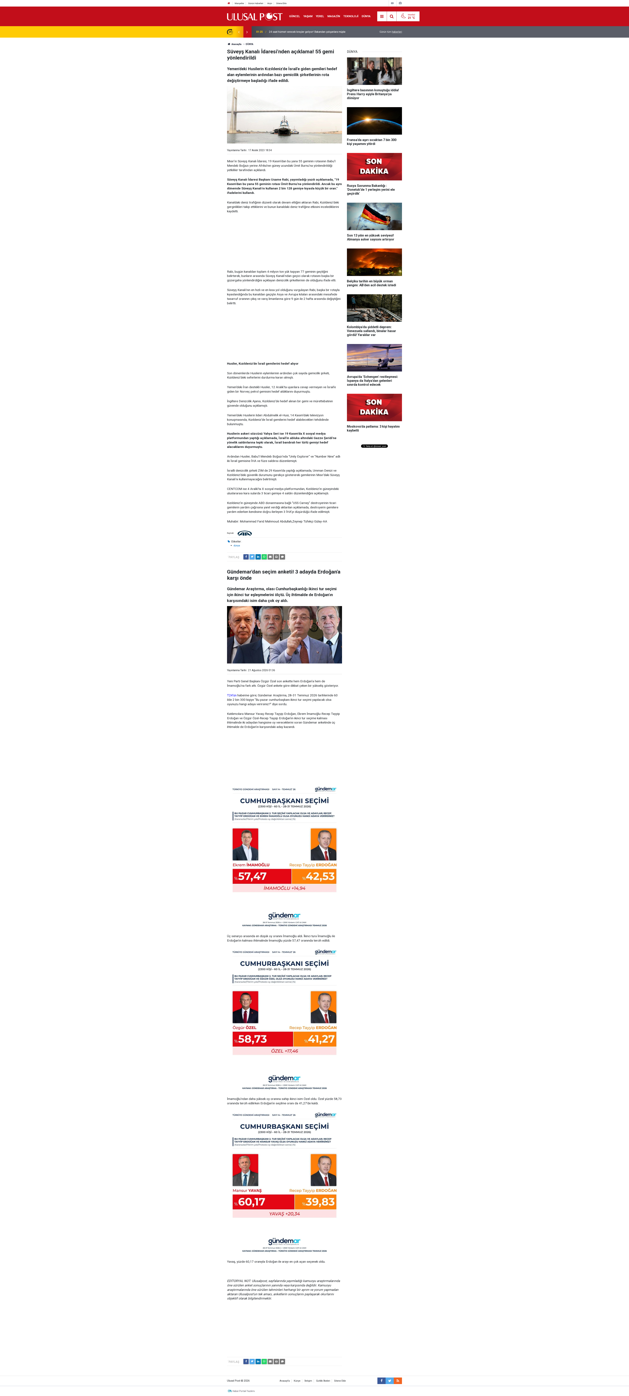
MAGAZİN (333, 16)
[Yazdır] (276, 556)
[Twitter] (252, 556)
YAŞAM (308, 16)
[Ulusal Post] (255, 16)
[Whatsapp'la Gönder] (264, 556)
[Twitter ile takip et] (390, 1381)
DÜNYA (366, 16)
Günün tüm (391, 31)
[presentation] (239, 32)
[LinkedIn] (258, 556)
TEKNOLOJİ (350, 16)
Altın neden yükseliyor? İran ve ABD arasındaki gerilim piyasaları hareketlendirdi (305, 31)
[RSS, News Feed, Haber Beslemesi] (398, 1381)
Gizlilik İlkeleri (323, 1380)
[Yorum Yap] (282, 556)
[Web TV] (392, 3)
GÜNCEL (294, 16)
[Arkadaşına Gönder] (270, 556)
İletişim (308, 1380)
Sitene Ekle (281, 3)
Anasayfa (285, 1380)
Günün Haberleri (255, 3)
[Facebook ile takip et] (381, 1381)
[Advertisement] (284, 242)
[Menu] (382, 16)
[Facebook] (246, 556)
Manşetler (239, 3)
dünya (237, 545)
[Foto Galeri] (400, 3)
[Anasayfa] (229, 3)
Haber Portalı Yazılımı (244, 1391)
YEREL (320, 16)
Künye (297, 1380)
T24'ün (232, 695)
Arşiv (269, 3)
